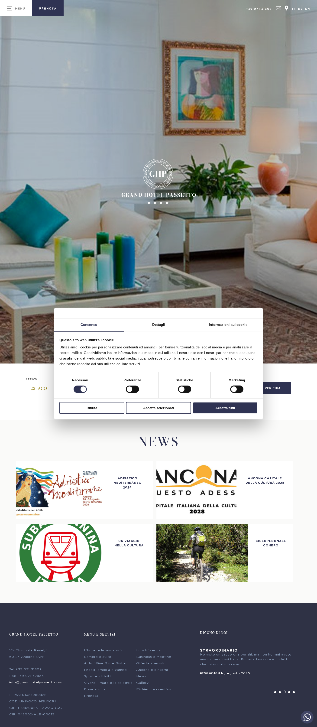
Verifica (273, 387)
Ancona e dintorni (152, 670)
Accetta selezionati (158, 408)
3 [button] (284, 692)
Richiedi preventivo (153, 689)
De (300, 8)
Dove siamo (94, 689)
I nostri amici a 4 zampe (105, 670)
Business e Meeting (153, 657)
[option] (248, 662)
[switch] (132, 389)
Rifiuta (92, 408)
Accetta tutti (225, 408)
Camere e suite (97, 657)
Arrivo (31, 379)
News (141, 676)
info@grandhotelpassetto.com (36, 682)
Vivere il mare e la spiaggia (108, 683)
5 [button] (293, 692)
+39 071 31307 (259, 8)
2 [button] (280, 692)
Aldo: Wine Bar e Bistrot (106, 663)
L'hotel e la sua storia (103, 650)
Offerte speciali (150, 663)
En (307, 8)
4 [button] (289, 692)
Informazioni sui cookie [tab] (228, 325)
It (294, 8)
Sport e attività (98, 676)
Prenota (91, 696)
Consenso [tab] (89, 325)
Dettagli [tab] (158, 325)
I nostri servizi (149, 650)
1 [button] (275, 692)
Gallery (142, 683)
